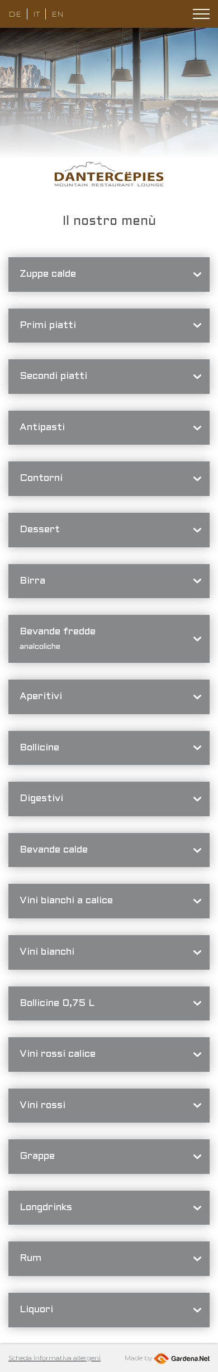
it (36, 14)
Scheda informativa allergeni (54, 1358)
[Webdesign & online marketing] (182, 1358)
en (57, 14)
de (14, 14)
